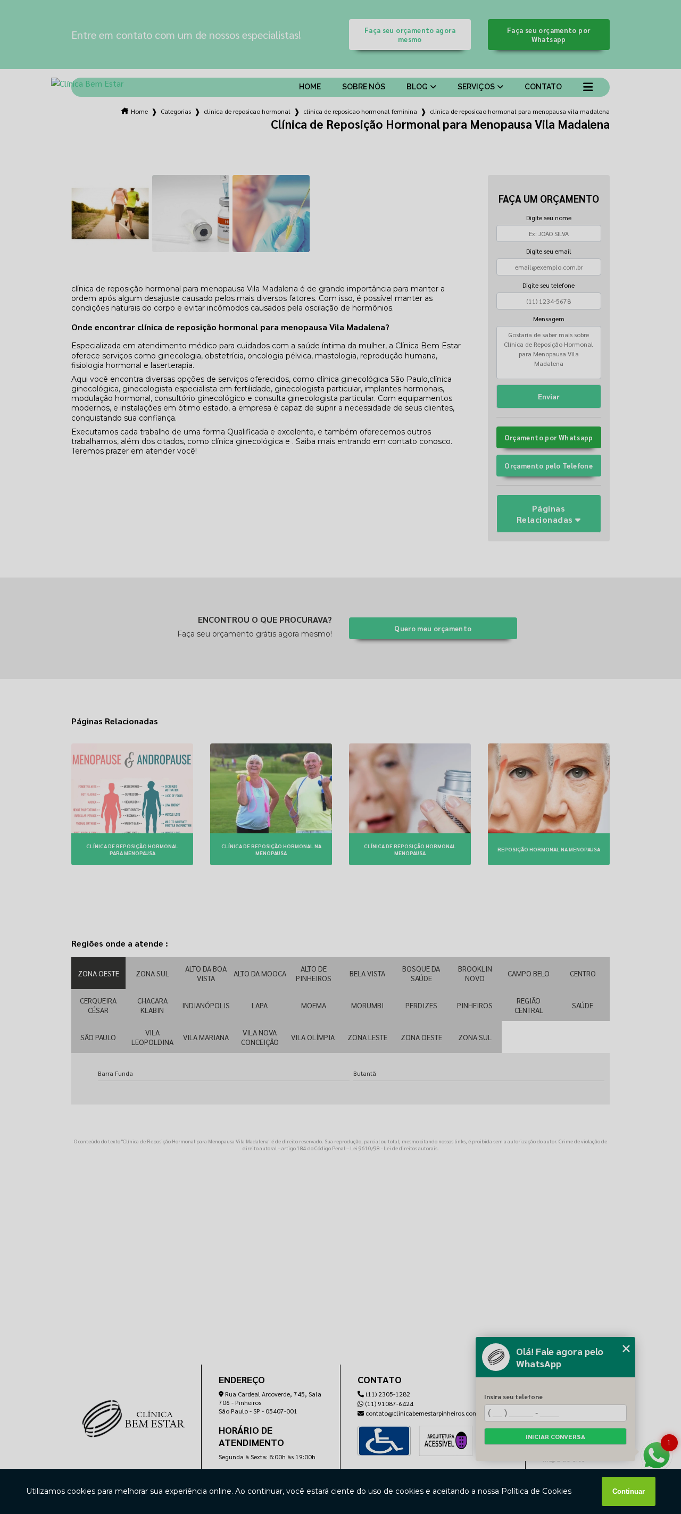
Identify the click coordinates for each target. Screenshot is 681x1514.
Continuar (628, 1491)
